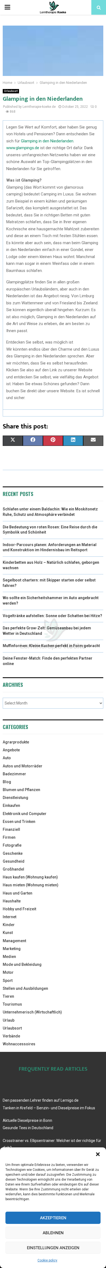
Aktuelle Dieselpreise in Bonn (27, 1120)
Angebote (11, 750)
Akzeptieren (53, 1217)
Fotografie (12, 845)
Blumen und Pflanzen (21, 790)
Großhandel (13, 869)
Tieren (8, 996)
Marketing (12, 949)
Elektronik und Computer (24, 813)
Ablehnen (53, 1232)
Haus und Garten (17, 893)
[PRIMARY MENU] (7, 7)
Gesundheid (13, 861)
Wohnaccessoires (19, 1044)
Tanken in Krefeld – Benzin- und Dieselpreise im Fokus (49, 1108)
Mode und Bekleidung (22, 964)
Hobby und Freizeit (19, 909)
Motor (8, 972)
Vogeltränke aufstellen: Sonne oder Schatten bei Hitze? (52, 616)
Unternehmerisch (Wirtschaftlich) (32, 1012)
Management (14, 941)
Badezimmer (14, 774)
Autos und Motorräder (22, 766)
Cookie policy (47, 1260)
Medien (9, 956)
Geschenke (13, 853)
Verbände (11, 1036)
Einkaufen (11, 805)
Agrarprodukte (16, 742)
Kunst (8, 932)
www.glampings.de (22, 147)
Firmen (9, 837)
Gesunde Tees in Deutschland (28, 1128)
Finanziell (11, 829)
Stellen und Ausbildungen (25, 988)
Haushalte (12, 901)
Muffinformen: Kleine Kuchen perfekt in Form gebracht (51, 646)
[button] (98, 1154)
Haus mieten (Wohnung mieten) (30, 885)
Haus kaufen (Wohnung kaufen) (30, 877)
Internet (9, 917)
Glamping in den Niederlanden (47, 141)
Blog (7, 782)
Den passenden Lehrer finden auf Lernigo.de (41, 1100)
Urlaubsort (11, 91)
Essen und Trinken (19, 821)
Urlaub (8, 1020)
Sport (8, 980)
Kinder (9, 925)
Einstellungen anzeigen (53, 1247)
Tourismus (12, 1004)
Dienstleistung (15, 797)
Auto (7, 758)
